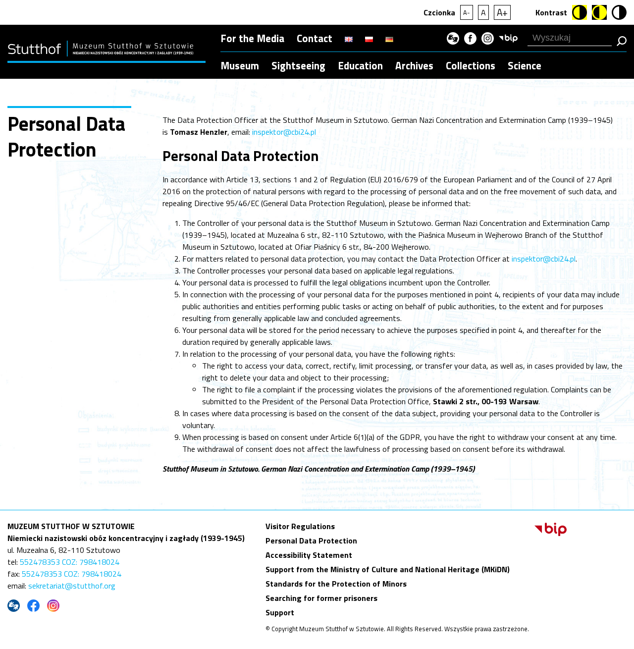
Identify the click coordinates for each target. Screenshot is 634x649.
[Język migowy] (453, 38)
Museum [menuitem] (239, 65)
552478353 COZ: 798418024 (69, 562)
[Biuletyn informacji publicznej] (508, 38)
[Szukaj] (622, 41)
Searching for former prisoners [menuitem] (321, 598)
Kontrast (551, 12)
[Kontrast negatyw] (599, 12)
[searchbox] (570, 38)
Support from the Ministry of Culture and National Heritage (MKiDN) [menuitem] (387, 569)
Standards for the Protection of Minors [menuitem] (336, 584)
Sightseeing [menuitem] (298, 65)
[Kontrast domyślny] (619, 12)
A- (466, 12)
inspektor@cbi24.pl (284, 132)
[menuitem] (349, 38)
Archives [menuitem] (414, 65)
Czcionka (439, 12)
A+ (502, 12)
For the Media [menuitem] (252, 38)
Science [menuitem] (524, 65)
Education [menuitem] (360, 65)
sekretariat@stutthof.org (71, 586)
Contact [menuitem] (314, 38)
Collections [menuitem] (470, 65)
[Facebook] (470, 38)
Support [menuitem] (279, 612)
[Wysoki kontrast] (579, 12)
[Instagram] (487, 38)
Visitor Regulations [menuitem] (300, 526)
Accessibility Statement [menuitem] (308, 555)
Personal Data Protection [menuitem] (311, 540)
